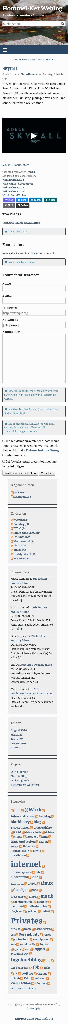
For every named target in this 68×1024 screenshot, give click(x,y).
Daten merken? (15, 455)
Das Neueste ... (20, 743)
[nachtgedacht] (12, 901)
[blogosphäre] (31, 827)
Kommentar (11, 332)
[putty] (22, 928)
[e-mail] (12, 836)
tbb (36, 967)
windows (41, 983)
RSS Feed (20, 492)
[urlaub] (49, 973)
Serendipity (29, 933)
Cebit (17, 832)
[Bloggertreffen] (43, 822)
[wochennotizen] (48, 983)
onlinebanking (37, 906)
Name (6, 283)
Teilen (37, 199)
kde (38, 872)
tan (48, 960)
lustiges (21, 889)
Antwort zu (10, 319)
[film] (40, 836)
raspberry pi (43, 928)
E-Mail (6, 295)
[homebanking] (37, 846)
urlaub (15, 978)
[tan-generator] (52, 960)
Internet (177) (21, 536)
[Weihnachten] (47, 978)
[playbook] (49, 906)
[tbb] (30, 967)
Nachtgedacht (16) (24, 554)
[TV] (12, 973)
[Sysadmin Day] (47, 949)
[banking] (36, 816)
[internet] (27, 855)
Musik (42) (19, 549)
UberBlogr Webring (25, 784)
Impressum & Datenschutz (34, 1018)
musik (31, 171)
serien (47, 934)
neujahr (42, 901)
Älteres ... (16, 747)
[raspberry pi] (33, 928)
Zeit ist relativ (45, 59)
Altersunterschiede (25, 59)
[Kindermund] (42, 872)
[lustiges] (12, 889)
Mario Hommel (29, 74)
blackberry (20, 821)
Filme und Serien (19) (26, 532)
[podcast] (24, 911)
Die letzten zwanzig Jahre (35, 664)
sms (13, 944)
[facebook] (24, 836)
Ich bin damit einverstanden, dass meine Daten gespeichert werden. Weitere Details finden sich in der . (30, 445)
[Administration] (43, 810)
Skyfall (9, 68)
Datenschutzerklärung (42, 450)
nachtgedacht (23, 901)
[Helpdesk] (20, 846)
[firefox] (36, 841)
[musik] (38, 896)
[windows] (32, 983)
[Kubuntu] (40, 877)
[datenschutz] (23, 832)
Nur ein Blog (19, 776)
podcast (32, 911)
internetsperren (21, 872)
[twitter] (19, 973)
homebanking (20, 850)
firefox (43, 841)
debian (49, 832)
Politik (46, 911)
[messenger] (40, 889)
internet (26, 863)
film (45, 836)
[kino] (29, 877)
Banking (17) (21, 524)
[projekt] (44, 922)
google (15, 846)
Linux (46, 883)
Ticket (47, 967)
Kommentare (22, 496)
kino (35, 877)
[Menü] (34, 49)
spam (17, 949)
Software (45, 944)
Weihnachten (21, 983)
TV (16, 973)
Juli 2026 (16, 734)
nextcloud (17, 906)
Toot (10, 199)
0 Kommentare (20, 164)
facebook (32, 836)
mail (35, 889)
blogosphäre (43, 827)
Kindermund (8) (23, 541)
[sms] (51, 939)
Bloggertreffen (20, 827)
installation (18, 855)
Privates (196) (21, 558)
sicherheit (21, 939)
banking (45, 816)
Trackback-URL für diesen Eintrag (21, 222)
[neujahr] (35, 901)
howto (37, 850)
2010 (17, 810)
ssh (27, 949)
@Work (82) (20, 519)
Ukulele (42, 973)
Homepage (9, 308)
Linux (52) (19, 545)
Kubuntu (17, 883)
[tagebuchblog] (30, 953)
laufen (32, 883)
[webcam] (32, 978)
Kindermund (19, 877)
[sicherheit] (12, 939)
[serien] (41, 934)
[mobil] (26, 896)
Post (23, 199)
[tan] (43, 960)
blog (37, 821)
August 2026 (19, 730)
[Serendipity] (16, 934)
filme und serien (23, 841)
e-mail (18, 836)
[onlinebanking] (25, 906)
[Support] (31, 949)
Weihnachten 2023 (13, 187)
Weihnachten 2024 (13, 179)
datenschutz (33, 832)
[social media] (17, 944)
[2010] (12, 810)
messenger (18, 896)
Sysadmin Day (20, 953)
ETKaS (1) (19, 528)
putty (27, 928)
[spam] (12, 949)
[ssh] (23, 949)
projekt (15, 928)
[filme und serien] (49, 836)
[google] (49, 841)
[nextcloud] (49, 901)
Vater (27, 978)
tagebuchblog (26, 959)
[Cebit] (12, 832)
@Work (32, 809)
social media (28, 944)
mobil (33, 896)
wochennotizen (23, 988)
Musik (6, 164)
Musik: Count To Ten (14, 195)
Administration (23, 816)
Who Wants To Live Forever (17, 183)
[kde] (33, 872)
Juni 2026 (17, 739)
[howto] (31, 850)
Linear (34, 253)
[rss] (52, 928)
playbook (16, 911)
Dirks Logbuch (20, 780)
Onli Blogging (19, 771)
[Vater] (21, 978)
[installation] (43, 850)
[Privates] (52, 911)
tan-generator (20, 967)
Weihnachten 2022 (13, 191)
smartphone (41, 939)
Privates (26, 919)
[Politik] (39, 911)
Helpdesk (29, 846)
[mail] (30, 889)
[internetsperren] (43, 865)
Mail (10, 205)
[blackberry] (52, 816)
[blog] (31, 822)
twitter (27, 973)
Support (39, 949)
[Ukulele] (35, 973)
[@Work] (22, 810)
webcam (40, 978)
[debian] (43, 832)
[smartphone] (31, 939)
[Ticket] (41, 967)
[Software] (37, 944)
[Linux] (38, 883)
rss (13, 934)
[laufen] (25, 883)
